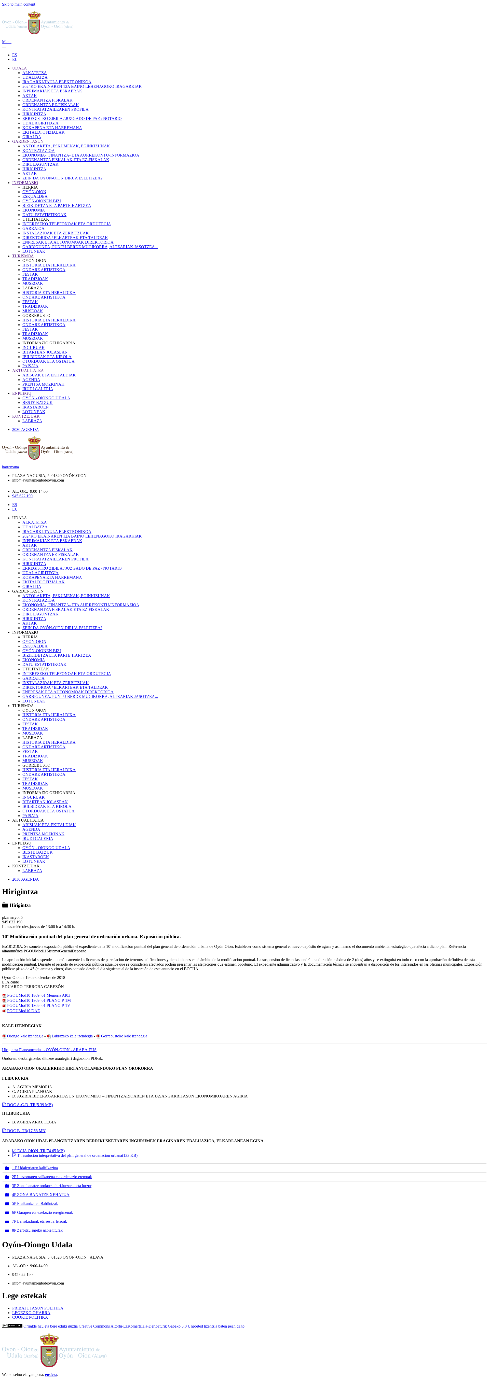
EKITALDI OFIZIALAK (43, 132)
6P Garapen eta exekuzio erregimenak (42, 1212)
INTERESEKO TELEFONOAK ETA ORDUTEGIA (66, 224)
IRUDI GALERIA (37, 389)
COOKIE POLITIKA (30, 1317)
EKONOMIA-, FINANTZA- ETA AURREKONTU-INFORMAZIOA (80, 155)
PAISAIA (30, 366)
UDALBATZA (35, 77)
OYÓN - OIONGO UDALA (46, 398)
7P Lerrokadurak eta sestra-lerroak (39, 1221)
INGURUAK (33, 347)
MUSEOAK (32, 283)
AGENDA (31, 379)
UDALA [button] (19, 518)
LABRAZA (32, 421)
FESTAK (30, 274)
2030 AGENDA (25, 429)
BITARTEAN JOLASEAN (45, 352)
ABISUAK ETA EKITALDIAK (49, 375)
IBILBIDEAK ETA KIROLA (47, 357)
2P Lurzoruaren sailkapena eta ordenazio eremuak (52, 1177)
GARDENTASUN (28, 141)
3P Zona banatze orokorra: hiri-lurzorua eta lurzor (51, 1185)
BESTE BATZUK (37, 402)
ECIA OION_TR (41, 1151)
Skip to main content (18, 4)
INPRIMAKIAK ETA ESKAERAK (52, 91)
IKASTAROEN (35, 407)
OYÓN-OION (34, 192)
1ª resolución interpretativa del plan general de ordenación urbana (77, 1155)
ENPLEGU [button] (21, 843)
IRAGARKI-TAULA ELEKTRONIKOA (56, 82)
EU (15, 59)
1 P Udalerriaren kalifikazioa (35, 1168)
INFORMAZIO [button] (25, 632)
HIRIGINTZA (34, 114)
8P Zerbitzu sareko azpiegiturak (37, 1230)
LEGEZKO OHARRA (31, 1312)
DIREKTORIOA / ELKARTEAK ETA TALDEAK (65, 237)
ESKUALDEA (35, 196)
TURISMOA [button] (23, 705)
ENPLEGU (21, 393)
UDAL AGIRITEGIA (40, 123)
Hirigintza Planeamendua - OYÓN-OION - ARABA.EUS (49, 1050)
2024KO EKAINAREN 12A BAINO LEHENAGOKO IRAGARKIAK (82, 86)
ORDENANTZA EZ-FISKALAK (50, 105)
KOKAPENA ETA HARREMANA (52, 127)
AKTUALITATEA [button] (28, 820)
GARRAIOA (33, 228)
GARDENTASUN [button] (28, 591)
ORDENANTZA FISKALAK (47, 100)
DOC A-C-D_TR (30, 1105)
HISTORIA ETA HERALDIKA (49, 265)
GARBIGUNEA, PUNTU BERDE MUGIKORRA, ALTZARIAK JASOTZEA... (90, 247)
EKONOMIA (33, 210)
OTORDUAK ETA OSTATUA (48, 361)
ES (14, 55)
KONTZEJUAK (26, 416)
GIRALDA (31, 137)
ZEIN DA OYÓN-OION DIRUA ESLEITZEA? (62, 178)
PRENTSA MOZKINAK (43, 384)
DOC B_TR (26, 1131)
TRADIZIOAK (35, 279)
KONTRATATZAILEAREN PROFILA (55, 109)
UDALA (19, 68)
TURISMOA (23, 256)
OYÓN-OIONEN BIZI (41, 201)
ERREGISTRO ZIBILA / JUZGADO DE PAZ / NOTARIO (72, 118)
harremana (10, 467)
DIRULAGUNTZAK (40, 164)
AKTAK (29, 95)
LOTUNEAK (33, 251)
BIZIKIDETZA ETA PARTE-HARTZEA (56, 205)
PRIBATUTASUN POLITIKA (37, 1308)
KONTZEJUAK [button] (26, 866)
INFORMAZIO (25, 182)
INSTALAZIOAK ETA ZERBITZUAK (55, 233)
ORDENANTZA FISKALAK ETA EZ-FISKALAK (65, 160)
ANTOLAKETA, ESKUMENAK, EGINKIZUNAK (66, 146)
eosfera (51, 1374)
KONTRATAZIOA (38, 150)
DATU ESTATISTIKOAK (44, 215)
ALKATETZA (34, 73)
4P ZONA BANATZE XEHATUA (41, 1194)
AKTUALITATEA (28, 370)
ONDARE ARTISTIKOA (43, 269)
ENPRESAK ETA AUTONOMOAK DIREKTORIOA (68, 242)
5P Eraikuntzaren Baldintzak (35, 1203)
